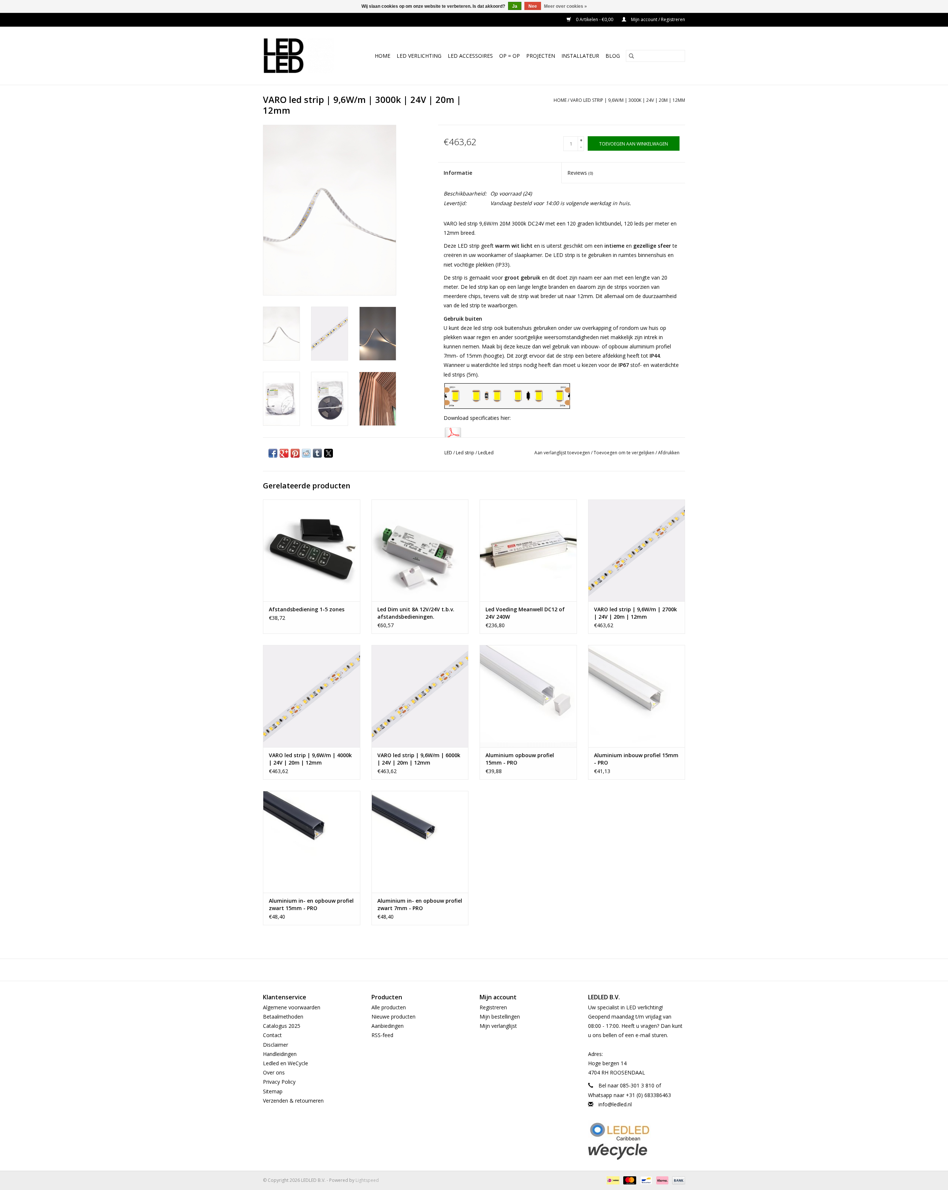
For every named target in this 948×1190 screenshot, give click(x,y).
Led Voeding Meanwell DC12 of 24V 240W (525, 613)
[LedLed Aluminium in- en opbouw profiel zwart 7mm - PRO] (420, 842)
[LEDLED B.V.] (302, 56)
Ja (514, 6)
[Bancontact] (645, 1180)
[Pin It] (295, 453)
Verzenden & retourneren (293, 1100)
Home (382, 55)
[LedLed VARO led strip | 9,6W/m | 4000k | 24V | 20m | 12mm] (311, 696)
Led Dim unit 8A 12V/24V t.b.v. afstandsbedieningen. (415, 613)
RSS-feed (382, 1035)
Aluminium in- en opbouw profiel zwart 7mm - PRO (419, 904)
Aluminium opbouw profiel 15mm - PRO (519, 759)
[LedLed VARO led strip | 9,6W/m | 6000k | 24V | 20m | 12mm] (420, 696)
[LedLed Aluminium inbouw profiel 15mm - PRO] (636, 696)
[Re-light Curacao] (636, 1131)
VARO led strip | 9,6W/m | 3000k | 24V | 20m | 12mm (627, 100)
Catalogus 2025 (281, 1025)
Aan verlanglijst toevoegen (562, 452)
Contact (272, 1035)
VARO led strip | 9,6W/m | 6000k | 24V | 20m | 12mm (418, 759)
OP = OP (509, 55)
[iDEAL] (612, 1180)
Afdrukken (669, 452)
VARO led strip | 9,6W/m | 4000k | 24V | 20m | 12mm (310, 759)
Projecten (540, 55)
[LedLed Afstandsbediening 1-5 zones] (311, 550)
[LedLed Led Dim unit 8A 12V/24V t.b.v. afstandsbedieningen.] (420, 550)
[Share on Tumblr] (317, 453)
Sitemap (273, 1091)
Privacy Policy (279, 1081)
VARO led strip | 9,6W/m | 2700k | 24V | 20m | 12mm (635, 613)
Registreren (493, 1007)
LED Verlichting (419, 55)
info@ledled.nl (615, 1104)
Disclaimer (275, 1044)
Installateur (580, 55)
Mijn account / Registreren (657, 19)
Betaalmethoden (283, 1016)
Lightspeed (367, 1180)
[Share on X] (328, 453)
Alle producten (388, 1007)
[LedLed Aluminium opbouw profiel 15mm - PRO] (528, 696)
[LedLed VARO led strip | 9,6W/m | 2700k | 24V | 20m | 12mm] (636, 550)
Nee (532, 6)
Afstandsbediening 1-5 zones (306, 609)
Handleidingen (280, 1053)
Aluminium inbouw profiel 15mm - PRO (636, 759)
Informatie (458, 172)
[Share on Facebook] (272, 453)
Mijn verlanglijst (498, 1025)
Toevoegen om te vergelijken (624, 452)
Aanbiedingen (387, 1025)
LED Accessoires (470, 55)
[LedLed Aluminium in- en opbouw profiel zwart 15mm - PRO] (311, 842)
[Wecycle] (636, 1151)
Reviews (580, 172)
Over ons (274, 1072)
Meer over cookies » (565, 6)
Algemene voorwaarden (291, 1007)
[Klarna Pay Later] (662, 1180)
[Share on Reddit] (306, 453)
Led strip (465, 452)
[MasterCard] (629, 1180)
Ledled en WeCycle (285, 1063)
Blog (612, 55)
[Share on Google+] (284, 453)
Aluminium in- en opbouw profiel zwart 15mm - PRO (311, 904)
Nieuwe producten (393, 1016)
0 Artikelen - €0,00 (594, 19)
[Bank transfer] (677, 1180)
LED (448, 452)
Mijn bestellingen (500, 1016)
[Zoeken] (631, 56)
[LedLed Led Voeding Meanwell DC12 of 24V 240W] (528, 550)
